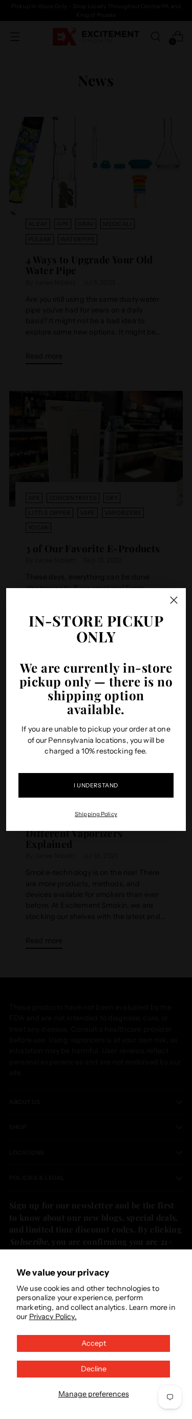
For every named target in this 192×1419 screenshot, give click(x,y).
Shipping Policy (96, 814)
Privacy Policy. (53, 1316)
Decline (93, 1368)
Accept (93, 1343)
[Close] (174, 600)
